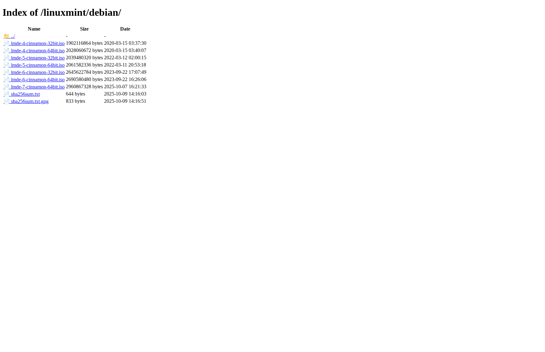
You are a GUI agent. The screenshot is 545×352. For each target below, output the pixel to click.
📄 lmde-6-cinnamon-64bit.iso (34, 79)
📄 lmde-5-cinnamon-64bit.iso (34, 65)
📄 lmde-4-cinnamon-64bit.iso (34, 50)
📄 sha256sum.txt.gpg (26, 101)
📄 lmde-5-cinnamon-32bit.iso (34, 58)
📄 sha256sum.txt (21, 94)
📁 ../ (9, 36)
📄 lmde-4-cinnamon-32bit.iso (34, 43)
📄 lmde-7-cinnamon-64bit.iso (34, 86)
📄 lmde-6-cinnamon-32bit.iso (34, 72)
